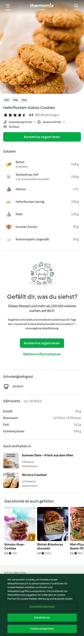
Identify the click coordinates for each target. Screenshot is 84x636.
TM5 (24, 100)
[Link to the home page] (42, 7)
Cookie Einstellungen (42, 606)
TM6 (15, 100)
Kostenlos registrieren (42, 137)
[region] (42, 605)
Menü (8, 9)
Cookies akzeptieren (42, 628)
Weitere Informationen (42, 354)
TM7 (6, 100)
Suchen (76, 9)
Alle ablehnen (42, 617)
